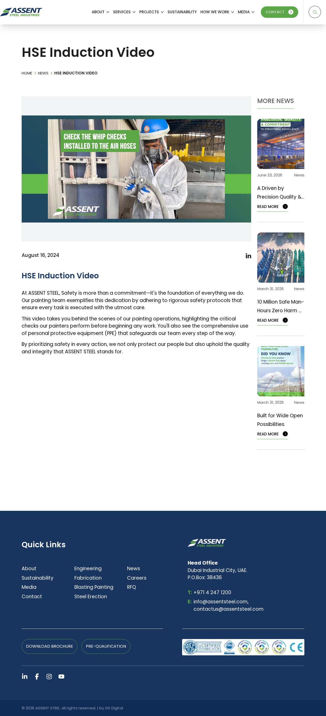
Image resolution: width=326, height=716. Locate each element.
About (29, 568)
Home (27, 73)
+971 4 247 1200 (209, 592)
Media (29, 587)
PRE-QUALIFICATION (106, 646)
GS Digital (114, 708)
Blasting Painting (93, 587)
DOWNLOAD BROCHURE (49, 646)
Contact (275, 12)
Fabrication (88, 578)
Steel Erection (90, 596)
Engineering (88, 568)
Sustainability (37, 578)
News (43, 73)
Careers (136, 578)
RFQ (131, 587)
